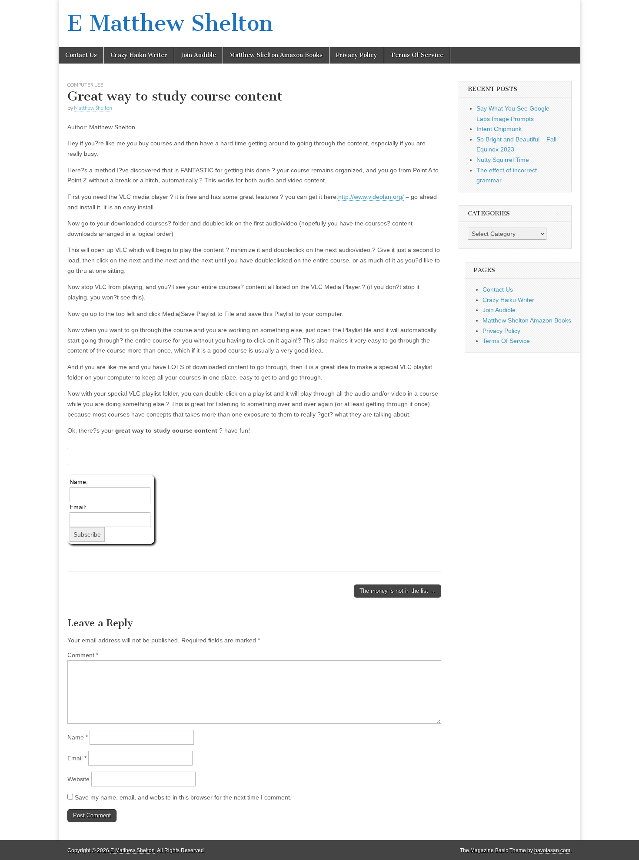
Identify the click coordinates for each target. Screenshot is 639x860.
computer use (85, 84)
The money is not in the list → (397, 591)
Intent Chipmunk (499, 128)
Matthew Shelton (93, 107)
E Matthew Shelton (170, 23)
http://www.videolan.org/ (371, 196)
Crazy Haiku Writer (138, 55)
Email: (78, 507)
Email (77, 758)
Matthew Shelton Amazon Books (276, 55)
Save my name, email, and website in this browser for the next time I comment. (183, 797)
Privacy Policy (356, 55)
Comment (82, 655)
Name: (79, 481)
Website (78, 779)
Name (77, 737)
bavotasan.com (552, 850)
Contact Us (81, 55)
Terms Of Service (417, 55)
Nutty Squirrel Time (502, 159)
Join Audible (198, 55)
